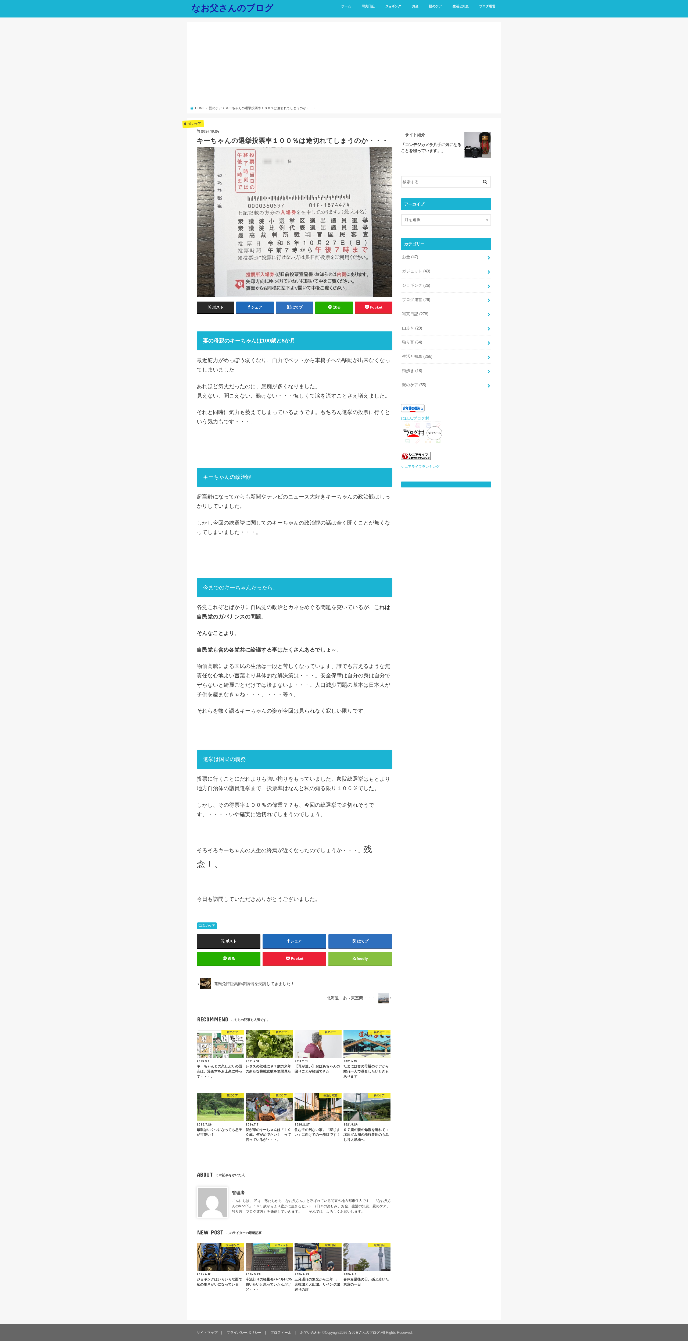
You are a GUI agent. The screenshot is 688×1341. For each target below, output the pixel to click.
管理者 (238, 1192)
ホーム (346, 6)
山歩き (412, 328)
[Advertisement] (344, 65)
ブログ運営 (487, 6)
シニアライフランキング (420, 467)
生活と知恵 (461, 6)
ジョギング (393, 6)
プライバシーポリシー (244, 1333)
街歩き (412, 371)
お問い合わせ (310, 1333)
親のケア (435, 6)
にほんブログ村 (415, 418)
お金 (415, 6)
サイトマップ (207, 1333)
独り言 (412, 342)
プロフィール (280, 1333)
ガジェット (416, 271)
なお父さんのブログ (233, 7)
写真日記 (368, 6)
